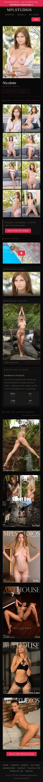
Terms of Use (16, 771)
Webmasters (9, 768)
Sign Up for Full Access (18, 230)
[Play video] (21, 253)
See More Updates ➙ (31, 100)
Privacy (29, 771)
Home (6, 765)
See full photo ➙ (32, 362)
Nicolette (9, 83)
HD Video (34, 15)
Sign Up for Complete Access (21, 754)
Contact (21, 768)
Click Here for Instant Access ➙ (21, 5)
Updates (9, 15)
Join (35, 19)
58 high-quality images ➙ (16, 91)
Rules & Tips (34, 768)
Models (21, 15)
